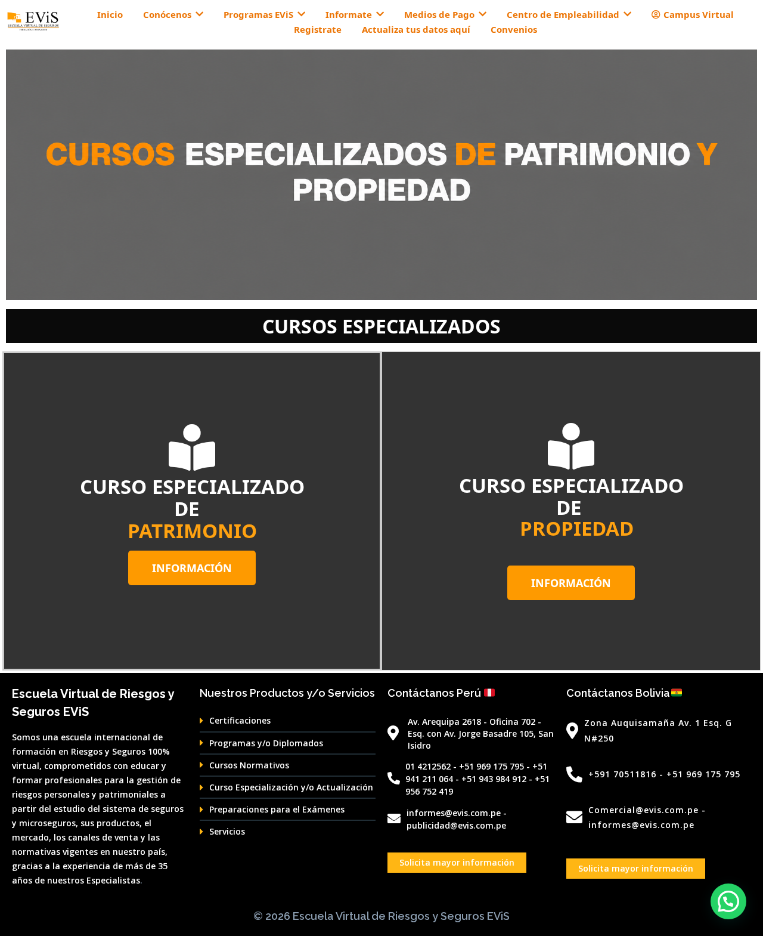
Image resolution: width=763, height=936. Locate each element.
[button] (728, 901)
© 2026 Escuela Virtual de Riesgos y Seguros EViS (381, 916)
